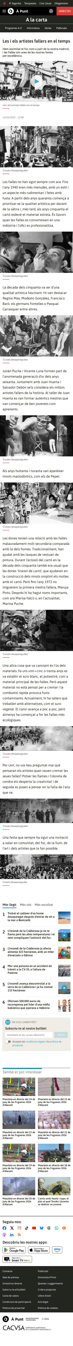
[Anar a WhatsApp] (57, 1228)
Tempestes (30, 3)
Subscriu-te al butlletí (14, 1289)
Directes (65, 11)
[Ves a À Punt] (18, 11)
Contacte (7, 1271)
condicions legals (35, 1041)
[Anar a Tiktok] (27, 1228)
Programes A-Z (13, 28)
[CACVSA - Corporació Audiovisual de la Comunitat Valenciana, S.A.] (27, 1328)
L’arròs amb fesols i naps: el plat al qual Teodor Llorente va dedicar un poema (53, 1201)
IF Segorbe (15, 3)
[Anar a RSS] (20, 1235)
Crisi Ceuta (45, 3)
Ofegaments (61, 3)
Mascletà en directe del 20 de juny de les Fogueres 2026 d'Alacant (19, 1201)
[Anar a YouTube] (34, 1228)
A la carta (36, 19)
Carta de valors (11, 1295)
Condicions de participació (17, 1301)
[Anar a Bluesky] (42, 1228)
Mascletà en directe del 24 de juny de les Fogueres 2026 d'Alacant (19, 1102)
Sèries (48, 28)
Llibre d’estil (44, 1295)
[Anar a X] (12, 1228)
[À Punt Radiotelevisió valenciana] (21, 1319)
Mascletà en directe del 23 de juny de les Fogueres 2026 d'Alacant (54, 1102)
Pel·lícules (61, 28)
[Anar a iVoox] (64, 1228)
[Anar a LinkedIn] (12, 1235)
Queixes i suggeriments (50, 1283)
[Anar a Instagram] (20, 1228)
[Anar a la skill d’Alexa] (57, 1249)
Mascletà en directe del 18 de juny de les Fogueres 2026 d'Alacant (54, 1168)
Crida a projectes (47, 1289)
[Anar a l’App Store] (39, 1249)
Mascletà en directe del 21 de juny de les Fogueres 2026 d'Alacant (54, 1135)
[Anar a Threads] (49, 1228)
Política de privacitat (14, 1308)
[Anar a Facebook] (5, 1228)
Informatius (33, 28)
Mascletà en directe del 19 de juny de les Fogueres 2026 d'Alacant (19, 1168)
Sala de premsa (11, 1277)
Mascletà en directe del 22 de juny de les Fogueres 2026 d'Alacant (19, 1135)
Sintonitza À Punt (47, 1277)
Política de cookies (48, 1308)
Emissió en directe (12, 1283)
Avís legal (43, 1301)
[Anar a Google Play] (14, 1249)
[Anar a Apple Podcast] (5, 1235)
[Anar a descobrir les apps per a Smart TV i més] (17, 1259)
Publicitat (43, 1271)
